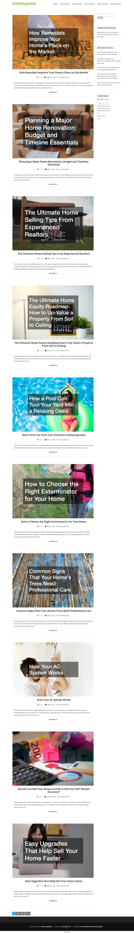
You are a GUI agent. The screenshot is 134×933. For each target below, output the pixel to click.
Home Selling (115, 4)
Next (27, 913)
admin (41, 77)
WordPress (67, 926)
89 (23, 913)
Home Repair (77, 4)
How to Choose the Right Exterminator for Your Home (53, 521)
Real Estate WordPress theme (92, 926)
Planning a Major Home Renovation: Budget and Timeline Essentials (54, 163)
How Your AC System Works (54, 699)
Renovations (65, 4)
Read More (53, 92)
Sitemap (67, 932)
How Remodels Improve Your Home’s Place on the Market (53, 72)
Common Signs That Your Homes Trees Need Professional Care (53, 610)
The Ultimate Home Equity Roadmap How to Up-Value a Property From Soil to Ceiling (53, 344)
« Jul (98, 119)
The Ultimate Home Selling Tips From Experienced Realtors (54, 253)
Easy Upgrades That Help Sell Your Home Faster (53, 881)
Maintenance (90, 4)
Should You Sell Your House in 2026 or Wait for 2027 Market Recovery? (54, 791)
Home (55, 4)
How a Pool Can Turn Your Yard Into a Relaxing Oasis (54, 435)
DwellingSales (24, 3)
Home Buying (102, 4)
